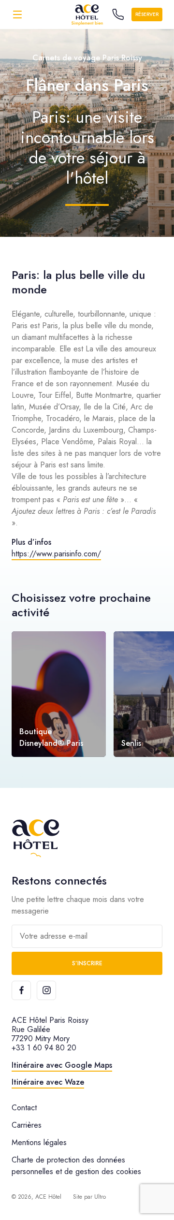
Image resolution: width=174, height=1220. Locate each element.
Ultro (100, 1196)
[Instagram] (46, 990)
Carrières (27, 1125)
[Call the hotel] (118, 14)
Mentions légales (39, 1142)
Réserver (147, 14)
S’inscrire (87, 963)
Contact (24, 1107)
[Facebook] (21, 990)
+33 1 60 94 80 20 (44, 1047)
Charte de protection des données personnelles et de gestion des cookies (76, 1165)
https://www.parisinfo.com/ (56, 553)
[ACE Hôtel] (87, 14)
